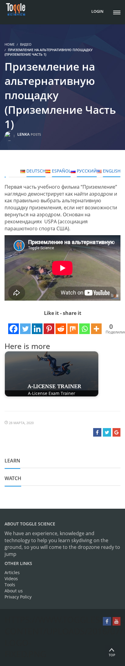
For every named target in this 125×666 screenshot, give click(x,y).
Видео (26, 44)
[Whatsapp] (84, 326)
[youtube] (116, 621)
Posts (36, 134)
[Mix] (72, 326)
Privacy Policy (18, 597)
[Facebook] (13, 326)
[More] (96, 326)
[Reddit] (61, 326)
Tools (10, 585)
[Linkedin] (37, 326)
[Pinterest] (49, 326)
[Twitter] (25, 326)
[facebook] (107, 621)
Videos (11, 578)
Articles (12, 572)
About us (14, 591)
